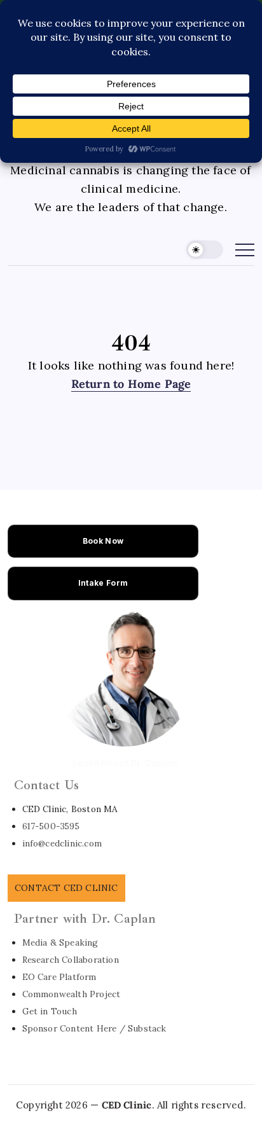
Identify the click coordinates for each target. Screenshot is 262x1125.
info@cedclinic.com (62, 843)
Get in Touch (49, 1011)
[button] (204, 249)
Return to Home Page (131, 383)
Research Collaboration (70, 959)
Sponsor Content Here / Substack (94, 1028)
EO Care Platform (59, 977)
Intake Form (103, 583)
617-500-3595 (50, 826)
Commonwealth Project (71, 994)
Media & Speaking (60, 942)
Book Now (103, 541)
